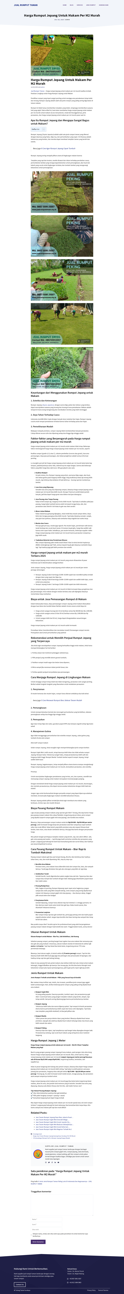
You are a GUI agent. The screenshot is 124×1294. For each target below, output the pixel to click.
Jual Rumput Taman (37, 91)
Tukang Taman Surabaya (22, 1290)
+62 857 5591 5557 (75, 1279)
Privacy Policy (91, 1290)
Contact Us (20, 1285)
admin (67, 19)
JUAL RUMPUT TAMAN (26, 5)
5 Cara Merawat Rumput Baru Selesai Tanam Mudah (61, 700)
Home (65, 5)
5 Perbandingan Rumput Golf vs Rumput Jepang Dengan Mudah (51, 1138)
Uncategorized (37, 1134)
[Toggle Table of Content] (43, 129)
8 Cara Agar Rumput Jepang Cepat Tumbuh (58, 148)
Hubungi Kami (103, 5)
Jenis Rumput (91, 5)
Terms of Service (103, 1290)
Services (80, 5)
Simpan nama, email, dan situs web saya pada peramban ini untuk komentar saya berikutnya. (60, 1235)
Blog (71, 5)
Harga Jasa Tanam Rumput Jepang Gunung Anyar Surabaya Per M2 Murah (54, 1136)
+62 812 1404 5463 (75, 1282)
